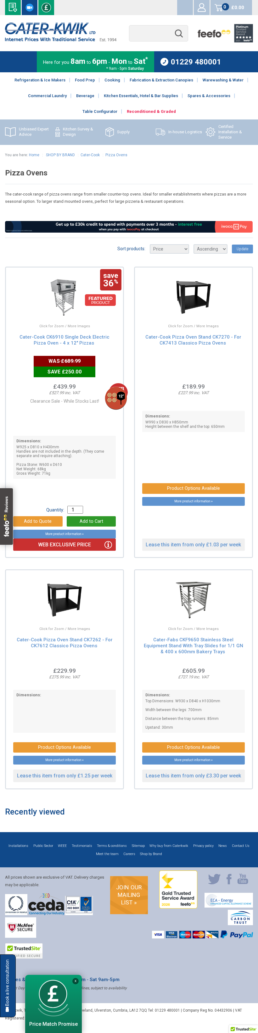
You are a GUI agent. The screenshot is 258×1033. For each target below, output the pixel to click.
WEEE (62, 846)
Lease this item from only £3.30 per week (193, 776)
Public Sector (43, 846)
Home (34, 155)
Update (242, 249)
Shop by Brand (151, 854)
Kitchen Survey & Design (78, 132)
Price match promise (46, 7)
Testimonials (82, 846)
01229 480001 (196, 62)
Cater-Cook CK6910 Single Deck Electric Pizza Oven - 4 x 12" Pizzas (64, 340)
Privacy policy (203, 846)
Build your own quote (13, 7)
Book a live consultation (29, 7)
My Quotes (185, 7)
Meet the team (107, 854)
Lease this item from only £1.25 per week (64, 776)
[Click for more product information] (49, 310)
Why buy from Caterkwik (168, 846)
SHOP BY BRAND (60, 155)
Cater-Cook (90, 155)
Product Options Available (193, 488)
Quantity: (55, 509)
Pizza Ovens (116, 155)
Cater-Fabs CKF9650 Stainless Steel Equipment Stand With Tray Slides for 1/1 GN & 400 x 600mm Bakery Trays (193, 646)
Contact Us (241, 846)
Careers (129, 854)
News (222, 846)
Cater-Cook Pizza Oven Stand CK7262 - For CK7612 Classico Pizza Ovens (65, 643)
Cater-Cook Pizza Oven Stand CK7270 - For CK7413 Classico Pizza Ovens (193, 340)
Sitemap (138, 846)
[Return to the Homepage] (60, 40)
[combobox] (158, 33)
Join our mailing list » (129, 895)
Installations (18, 846)
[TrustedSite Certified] (24, 951)
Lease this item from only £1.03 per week (193, 545)
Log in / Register (202, 7)
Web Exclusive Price (64, 545)
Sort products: (131, 248)
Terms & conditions (112, 846)
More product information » (64, 534)
